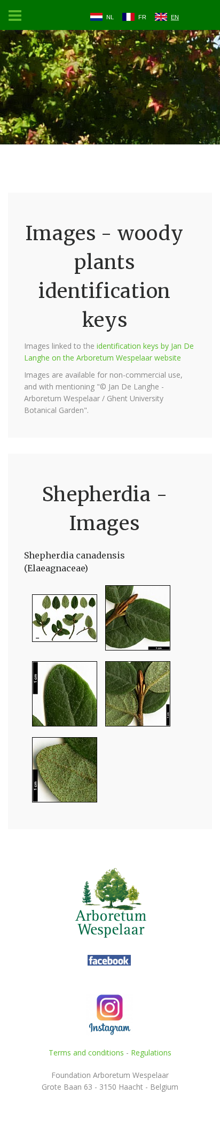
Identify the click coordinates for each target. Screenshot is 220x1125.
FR (142, 17)
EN (175, 17)
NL (110, 17)
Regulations (151, 1052)
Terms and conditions (86, 1052)
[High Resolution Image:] (60, 622)
